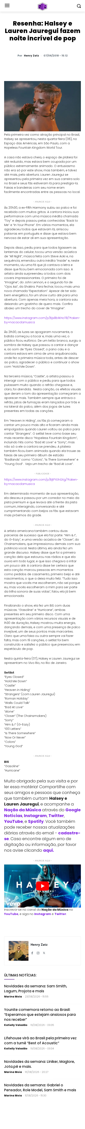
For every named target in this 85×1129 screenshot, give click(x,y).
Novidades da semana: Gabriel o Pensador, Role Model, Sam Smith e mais (40, 1088)
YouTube (13, 821)
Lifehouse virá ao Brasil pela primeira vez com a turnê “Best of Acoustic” (40, 1041)
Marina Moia (13, 996)
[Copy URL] (69, 66)
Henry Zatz (31, 55)
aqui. (48, 850)
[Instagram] (38, 951)
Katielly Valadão (15, 1025)
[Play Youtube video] (42, 886)
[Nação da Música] (42, 6)
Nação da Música (22, 810)
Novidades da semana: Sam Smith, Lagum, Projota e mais (35, 989)
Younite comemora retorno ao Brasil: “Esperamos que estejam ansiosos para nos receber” (40, 1014)
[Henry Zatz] (18, 951)
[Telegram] (50, 66)
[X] (31, 66)
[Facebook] (40, 66)
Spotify (36, 821)
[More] (78, 66)
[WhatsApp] (21, 66)
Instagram (35, 816)
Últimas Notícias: (20, 975)
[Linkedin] (59, 66)
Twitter (56, 816)
